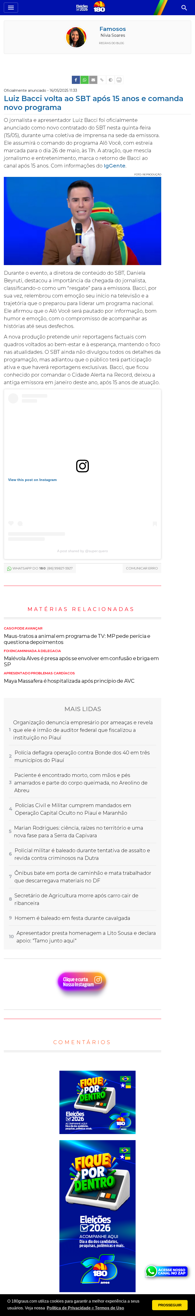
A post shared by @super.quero (82, 551)
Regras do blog (111, 43)
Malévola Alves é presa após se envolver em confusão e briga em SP (81, 658)
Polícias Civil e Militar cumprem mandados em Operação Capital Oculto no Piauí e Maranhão (73, 809)
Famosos (113, 29)
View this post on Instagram (32, 480)
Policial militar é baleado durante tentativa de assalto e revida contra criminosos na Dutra (82, 854)
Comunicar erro (142, 568)
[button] (85, 1308)
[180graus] (82, 7)
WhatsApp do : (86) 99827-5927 (42, 568)
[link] (76, 80)
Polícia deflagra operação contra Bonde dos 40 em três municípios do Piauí (82, 756)
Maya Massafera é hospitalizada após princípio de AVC (69, 677)
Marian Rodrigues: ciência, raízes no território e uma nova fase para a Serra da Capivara (78, 832)
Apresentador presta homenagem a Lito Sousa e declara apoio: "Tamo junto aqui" (86, 937)
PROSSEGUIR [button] (170, 1305)
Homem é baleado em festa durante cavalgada (72, 918)
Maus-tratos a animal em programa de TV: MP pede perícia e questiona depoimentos (77, 635)
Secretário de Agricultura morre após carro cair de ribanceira (76, 899)
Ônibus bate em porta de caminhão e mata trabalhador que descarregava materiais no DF (82, 877)
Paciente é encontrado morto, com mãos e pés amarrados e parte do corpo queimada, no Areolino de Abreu (81, 782)
